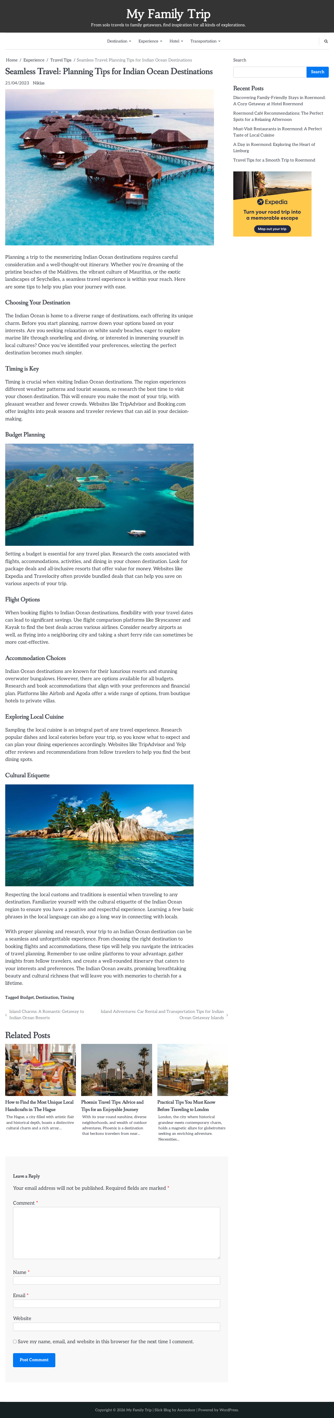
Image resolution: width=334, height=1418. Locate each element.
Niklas (39, 83)
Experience (148, 41)
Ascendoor (186, 1410)
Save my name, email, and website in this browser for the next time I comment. (106, 1342)
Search (239, 60)
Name (21, 1272)
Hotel (174, 41)
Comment (25, 1203)
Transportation (203, 41)
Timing (67, 997)
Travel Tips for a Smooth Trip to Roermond (274, 160)
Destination (117, 41)
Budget (27, 997)
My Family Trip (168, 14)
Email (21, 1296)
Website (22, 1319)
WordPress (228, 1410)
